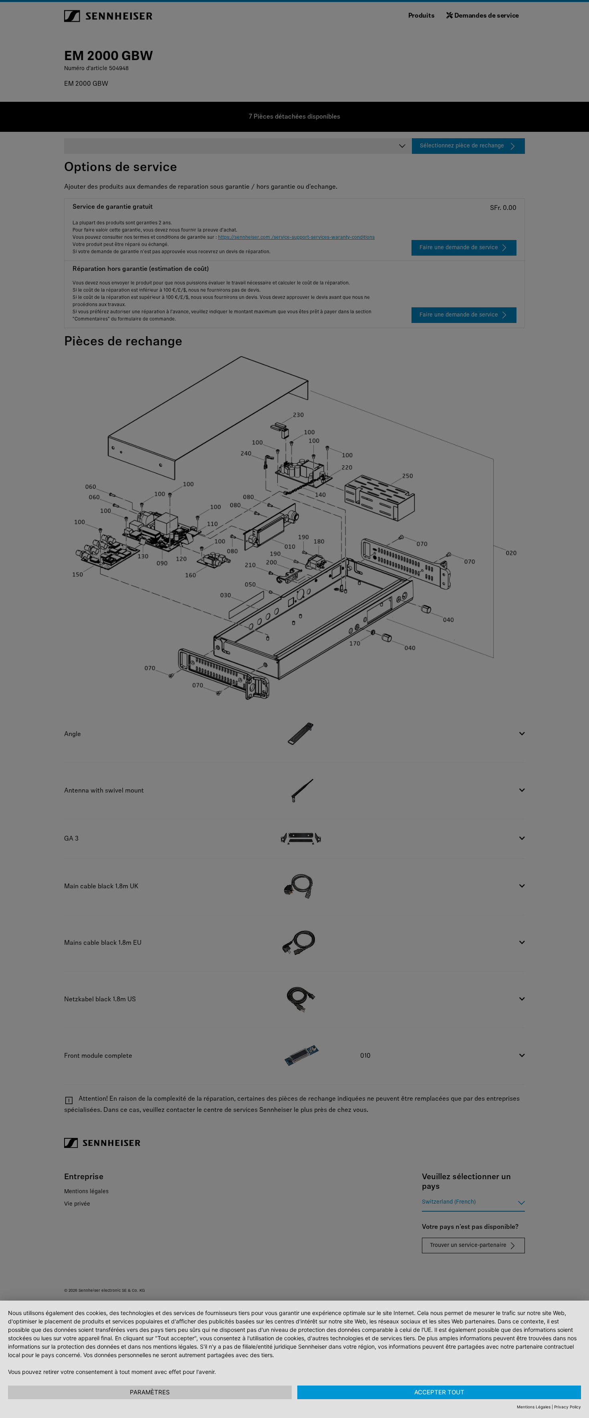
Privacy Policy (567, 1406)
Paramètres (150, 1392)
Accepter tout (439, 1392)
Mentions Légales (534, 1406)
